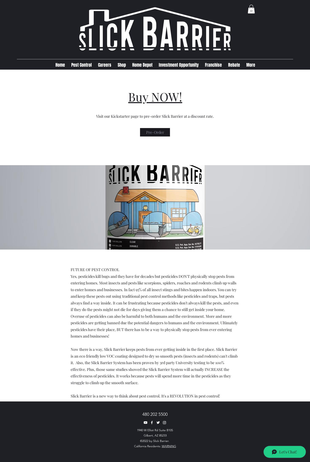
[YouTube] (145, 422)
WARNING (169, 446)
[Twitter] (158, 422)
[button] (251, 9)
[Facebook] (152, 422)
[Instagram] (164, 422)
